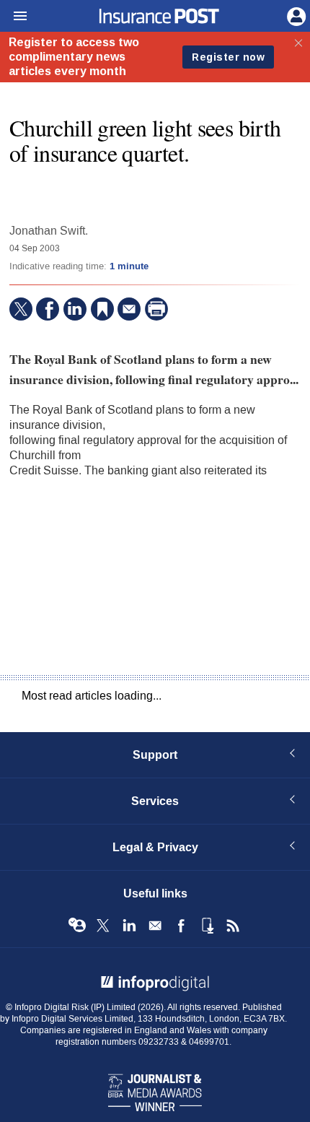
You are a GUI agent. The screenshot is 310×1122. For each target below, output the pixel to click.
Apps (207, 925)
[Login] (295, 15)
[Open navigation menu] (13, 16)
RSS (233, 925)
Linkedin (129, 925)
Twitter (103, 925)
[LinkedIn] (75, 309)
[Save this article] (102, 309)
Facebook (181, 925)
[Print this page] (156, 309)
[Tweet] (20, 309)
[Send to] (129, 309)
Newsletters (155, 925)
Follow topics (77, 925)
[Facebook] (47, 309)
